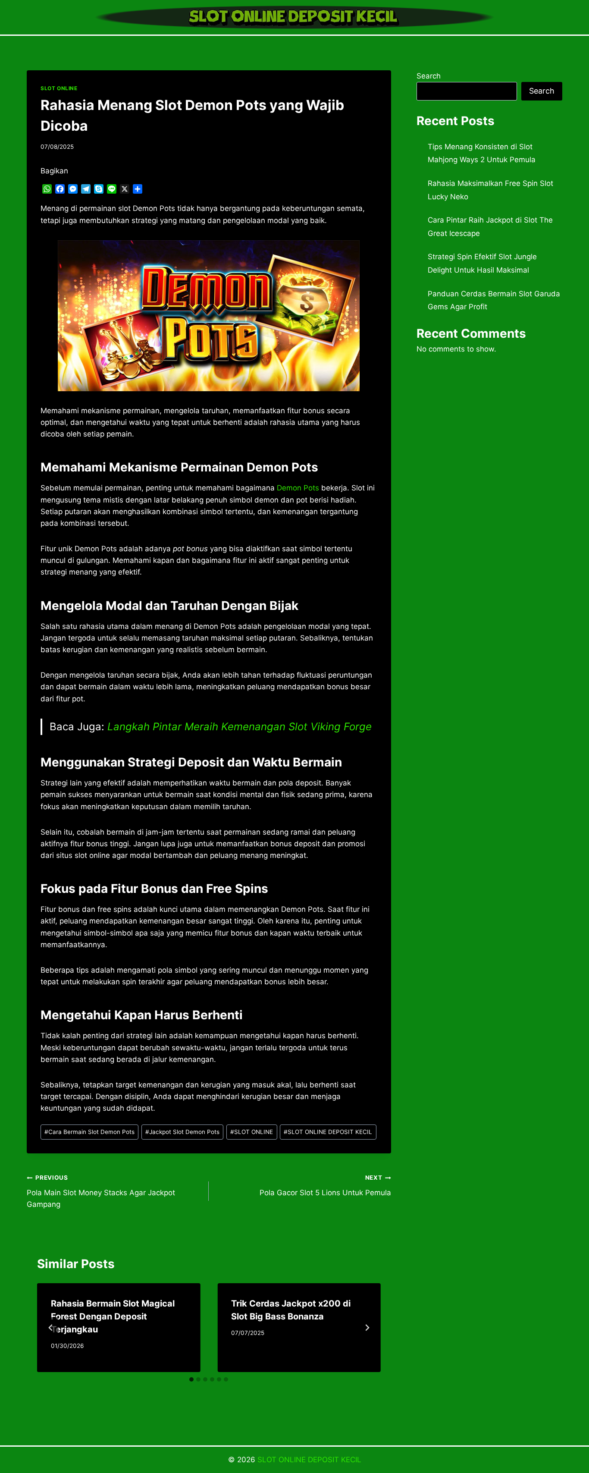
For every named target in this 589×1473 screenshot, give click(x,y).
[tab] (191, 1379)
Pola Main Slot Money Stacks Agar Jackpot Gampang (101, 1191)
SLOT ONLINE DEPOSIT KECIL (328, 1131)
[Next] (367, 1327)
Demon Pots (298, 488)
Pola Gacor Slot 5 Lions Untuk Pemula (325, 1185)
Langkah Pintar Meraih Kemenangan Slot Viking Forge (239, 726)
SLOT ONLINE (59, 88)
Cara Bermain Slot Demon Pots (89, 1131)
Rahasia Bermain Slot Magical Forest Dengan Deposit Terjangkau (113, 1316)
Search (429, 76)
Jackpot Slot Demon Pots (182, 1131)
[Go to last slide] (51, 1327)
